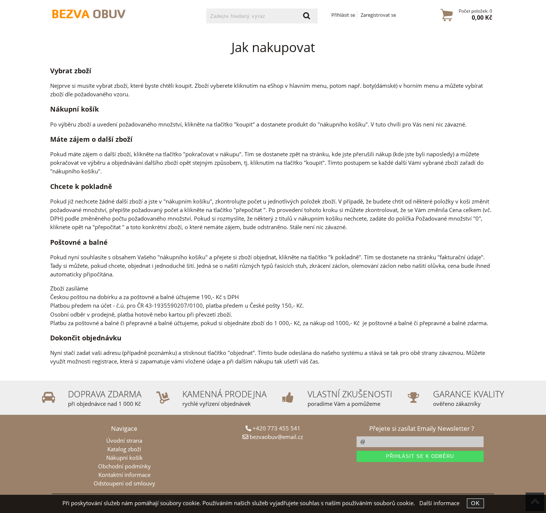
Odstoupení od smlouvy (124, 483)
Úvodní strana (124, 441)
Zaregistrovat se (378, 15)
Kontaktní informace (124, 475)
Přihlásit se (343, 15)
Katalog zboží (124, 449)
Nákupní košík (124, 458)
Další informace (439, 503)
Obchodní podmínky (124, 466)
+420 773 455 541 (275, 428)
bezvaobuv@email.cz (275, 437)
